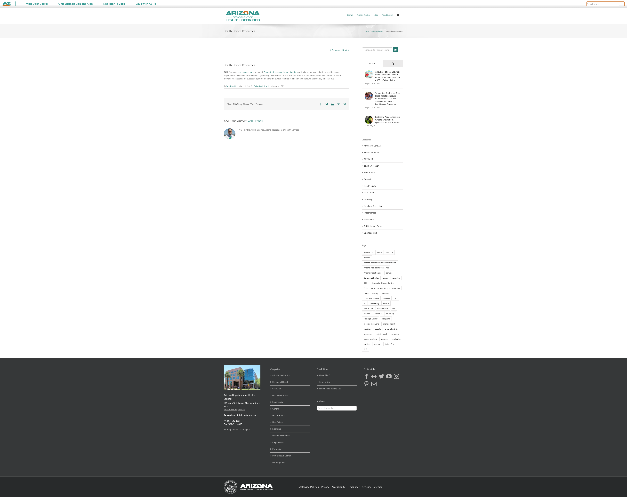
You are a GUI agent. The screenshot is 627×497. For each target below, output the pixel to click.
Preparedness (370, 212)
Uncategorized (370, 232)
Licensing (368, 199)
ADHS (379, 252)
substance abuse (370, 339)
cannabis (396, 278)
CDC (365, 283)
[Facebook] (366, 376)
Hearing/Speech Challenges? (237, 429)
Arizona (367, 257)
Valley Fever (390, 344)
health (386, 303)
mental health (389, 324)
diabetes (386, 298)
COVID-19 (368, 159)
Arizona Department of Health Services (380, 262)
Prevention (369, 219)
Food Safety (369, 172)
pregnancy (368, 334)
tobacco (384, 339)
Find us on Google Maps (234, 409)
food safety (374, 303)
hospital (367, 313)
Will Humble (231, 86)
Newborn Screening (373, 206)
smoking (395, 334)
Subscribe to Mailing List (330, 388)
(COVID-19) (368, 252)
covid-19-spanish (371, 165)
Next (344, 50)
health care (368, 308)
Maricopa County (371, 318)
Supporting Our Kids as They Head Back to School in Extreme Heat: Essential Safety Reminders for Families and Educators (387, 99)
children (385, 293)
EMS (395, 298)
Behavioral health (371, 278)
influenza (378, 313)
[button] (622, 3)
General (367, 179)
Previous (335, 50)
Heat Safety (369, 192)
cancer (385, 278)
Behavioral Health (261, 86)
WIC (365, 349)
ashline (389, 273)
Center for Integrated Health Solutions (281, 72)
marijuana (386, 318)
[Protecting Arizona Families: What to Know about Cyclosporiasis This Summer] (369, 117)
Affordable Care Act (372, 145)
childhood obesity (371, 293)
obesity (378, 329)
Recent (372, 63)
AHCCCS (389, 252)
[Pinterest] (366, 383)
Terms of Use (324, 382)
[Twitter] (381, 376)
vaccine (367, 344)
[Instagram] (396, 376)
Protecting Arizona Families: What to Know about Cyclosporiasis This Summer (387, 120)
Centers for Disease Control (382, 283)
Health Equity (370, 186)
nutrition (367, 329)
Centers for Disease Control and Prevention (382, 288)
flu (365, 303)
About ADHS (324, 375)
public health (382, 334)
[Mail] (374, 383)
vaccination (396, 339)
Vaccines (377, 344)
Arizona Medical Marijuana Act (376, 267)
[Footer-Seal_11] (248, 481)
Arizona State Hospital (373, 273)
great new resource (245, 72)
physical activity (391, 329)
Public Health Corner (373, 226)
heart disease (382, 308)
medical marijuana (371, 324)
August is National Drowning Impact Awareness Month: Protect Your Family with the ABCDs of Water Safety (388, 76)
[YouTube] (389, 376)
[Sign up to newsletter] (395, 49)
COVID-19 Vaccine (371, 298)
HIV (393, 308)
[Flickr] (374, 376)
